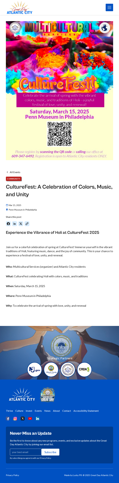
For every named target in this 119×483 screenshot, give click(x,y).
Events (38, 410)
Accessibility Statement (86, 410)
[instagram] (15, 418)
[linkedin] (37, 418)
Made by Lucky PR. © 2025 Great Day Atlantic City (88, 475)
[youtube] (30, 418)
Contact (66, 410)
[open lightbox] (59, 90)
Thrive (9, 410)
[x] (22, 418)
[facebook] (8, 418)
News (47, 410)
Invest (29, 410)
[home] (19, 7)
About (56, 410)
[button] (109, 7)
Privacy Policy (12, 475)
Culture (19, 410)
